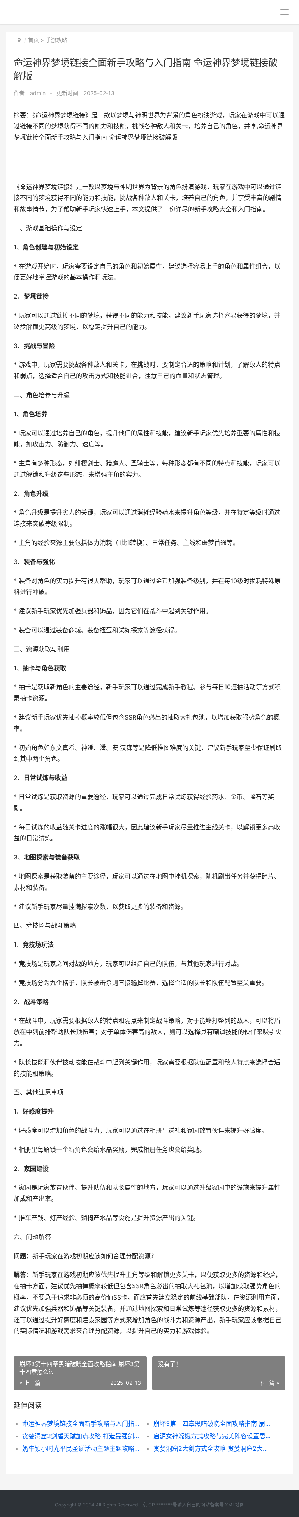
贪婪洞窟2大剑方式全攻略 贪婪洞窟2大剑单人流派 (212, 1448)
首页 (33, 40)
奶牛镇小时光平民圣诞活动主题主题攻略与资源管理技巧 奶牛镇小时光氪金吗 (81, 1448)
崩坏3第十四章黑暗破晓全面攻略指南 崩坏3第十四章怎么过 (212, 1423)
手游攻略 (56, 40)
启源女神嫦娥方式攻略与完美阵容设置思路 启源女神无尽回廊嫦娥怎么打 (212, 1436)
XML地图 (234, 1505)
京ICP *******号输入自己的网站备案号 (183, 1505)
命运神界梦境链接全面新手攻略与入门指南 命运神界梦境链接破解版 (81, 1423)
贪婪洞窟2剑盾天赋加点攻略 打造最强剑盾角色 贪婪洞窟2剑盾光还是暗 (81, 1436)
